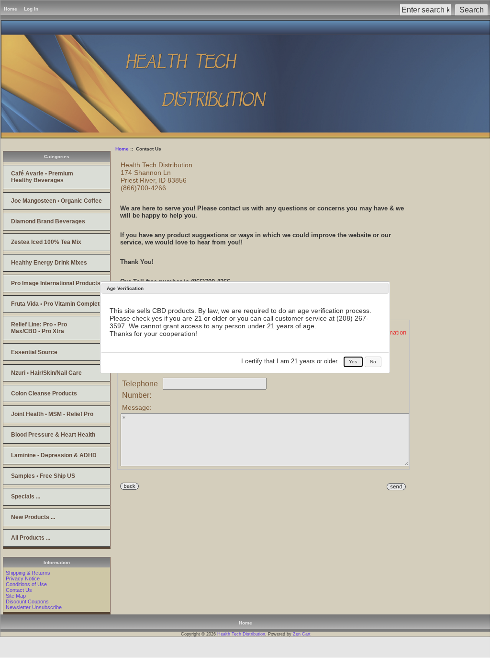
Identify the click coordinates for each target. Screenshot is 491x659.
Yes (353, 361)
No (373, 361)
